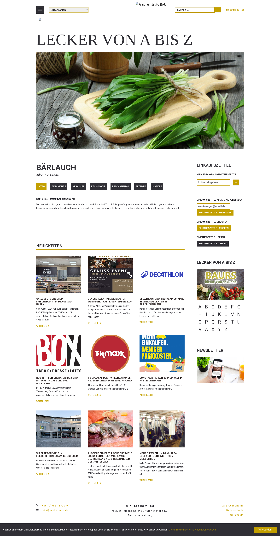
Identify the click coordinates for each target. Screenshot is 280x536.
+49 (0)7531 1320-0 (55, 505)
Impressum (236, 514)
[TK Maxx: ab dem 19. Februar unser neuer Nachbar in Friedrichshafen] (110, 352)
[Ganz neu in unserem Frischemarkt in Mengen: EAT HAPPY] (58, 273)
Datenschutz (235, 510)
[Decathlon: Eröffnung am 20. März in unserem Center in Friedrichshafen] (162, 273)
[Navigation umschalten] (40, 10)
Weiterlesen (42, 326)
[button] (45, 225)
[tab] (41, 186)
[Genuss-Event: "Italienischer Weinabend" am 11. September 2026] (110, 273)
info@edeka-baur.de (55, 510)
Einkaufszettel (235, 9)
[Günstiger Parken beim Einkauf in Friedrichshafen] (162, 352)
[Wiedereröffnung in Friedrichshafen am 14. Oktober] (58, 427)
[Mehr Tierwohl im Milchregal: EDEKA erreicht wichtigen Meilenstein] (162, 427)
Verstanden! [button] (265, 529)
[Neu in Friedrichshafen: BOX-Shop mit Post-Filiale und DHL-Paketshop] (58, 352)
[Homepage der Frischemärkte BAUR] (151, 12)
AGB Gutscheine (233, 505)
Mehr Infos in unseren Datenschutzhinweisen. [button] (192, 529)
